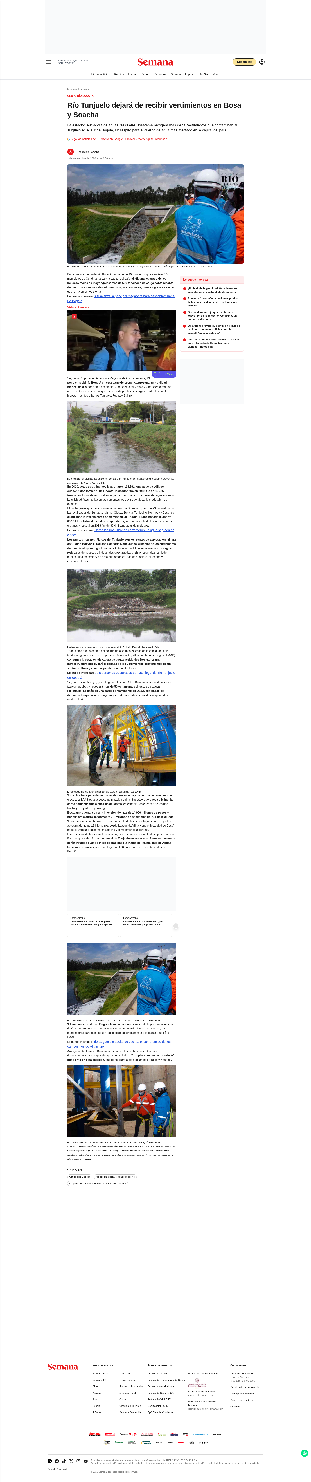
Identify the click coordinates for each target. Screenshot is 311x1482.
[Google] (50, 1461)
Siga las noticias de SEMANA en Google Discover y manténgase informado (119, 139)
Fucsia (96, 1405)
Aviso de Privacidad (61, 1469)
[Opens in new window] (57, 1461)
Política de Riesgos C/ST (162, 1392)
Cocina (123, 1399)
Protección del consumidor (203, 1373)
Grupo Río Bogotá (79, 1176)
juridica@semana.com (201, 1395)
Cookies (235, 1406)
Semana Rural (127, 1392)
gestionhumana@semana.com (205, 1408)
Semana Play (100, 1373)
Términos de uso (157, 1373)
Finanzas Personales (131, 1386)
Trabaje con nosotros (242, 1393)
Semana (72, 89)
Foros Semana (127, 1379)
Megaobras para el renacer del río (115, 1176)
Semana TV (99, 1379)
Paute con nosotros (241, 1400)
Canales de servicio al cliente (246, 1387)
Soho (95, 1399)
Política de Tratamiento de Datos (166, 1379)
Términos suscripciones (161, 1386)
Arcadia (97, 1392)
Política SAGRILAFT (159, 1399)
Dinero (96, 1386)
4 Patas (97, 1412)
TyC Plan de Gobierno (160, 1412)
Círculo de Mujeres (130, 1405)
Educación (125, 1373)
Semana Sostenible (130, 1412)
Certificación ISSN (158, 1405)
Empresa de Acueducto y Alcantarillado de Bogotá (97, 1183)
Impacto (85, 89)
